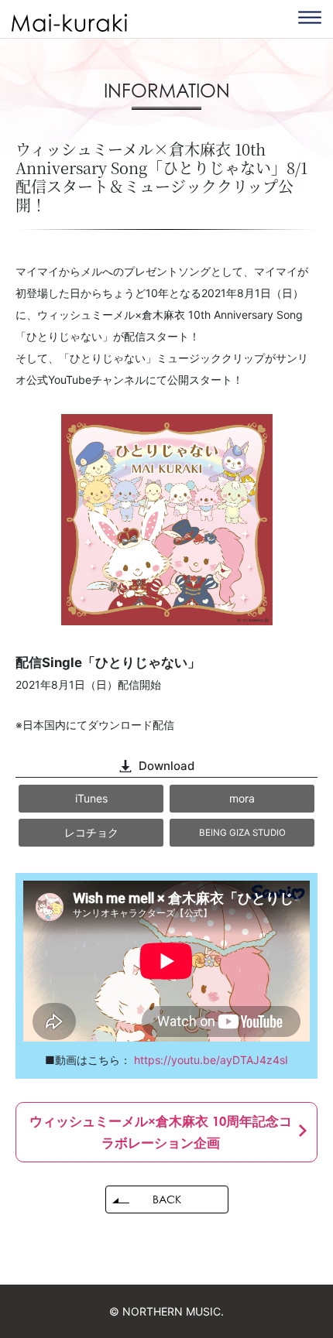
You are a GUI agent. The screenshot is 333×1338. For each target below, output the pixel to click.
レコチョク (91, 832)
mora (242, 798)
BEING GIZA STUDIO (242, 832)
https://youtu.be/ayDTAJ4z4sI (211, 1059)
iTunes (91, 798)
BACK (167, 1199)
